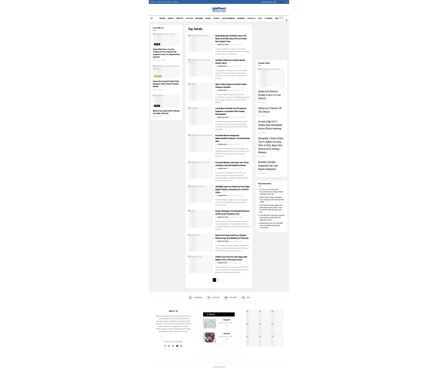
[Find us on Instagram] (173, 346)
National (199, 18)
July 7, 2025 (234, 241)
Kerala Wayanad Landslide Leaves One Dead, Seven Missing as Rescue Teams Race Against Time (231, 38)
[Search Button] (286, 20)
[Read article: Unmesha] (210, 337)
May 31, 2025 (233, 263)
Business (241, 18)
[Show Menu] (152, 18)
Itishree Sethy (222, 66)
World (208, 18)
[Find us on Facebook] (277, 2)
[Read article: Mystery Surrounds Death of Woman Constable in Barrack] (166, 101)
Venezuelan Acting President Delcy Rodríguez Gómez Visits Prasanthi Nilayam (166, 83)
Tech (260, 18)
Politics (189, 18)
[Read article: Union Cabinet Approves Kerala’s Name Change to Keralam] (200, 92)
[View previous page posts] (217, 346)
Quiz (277, 18)
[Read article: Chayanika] (210, 324)
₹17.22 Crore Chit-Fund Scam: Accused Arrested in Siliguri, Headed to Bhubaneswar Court (271, 192)
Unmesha (226, 333)
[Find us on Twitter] (280, 2)
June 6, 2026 (158, 89)
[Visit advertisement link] (272, 41)
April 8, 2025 (157, 116)
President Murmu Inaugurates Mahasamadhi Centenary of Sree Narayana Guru (232, 138)
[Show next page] (223, 280)
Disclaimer (169, 2)
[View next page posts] (221, 346)
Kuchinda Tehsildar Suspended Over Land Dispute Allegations (268, 166)
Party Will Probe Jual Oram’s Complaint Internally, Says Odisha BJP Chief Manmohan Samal (272, 217)
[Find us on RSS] (286, 2)
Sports (217, 18)
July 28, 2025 (235, 217)
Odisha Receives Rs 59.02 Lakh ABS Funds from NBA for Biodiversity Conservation (271, 225)
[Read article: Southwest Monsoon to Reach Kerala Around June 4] (200, 68)
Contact (175, 2)
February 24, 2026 (234, 90)
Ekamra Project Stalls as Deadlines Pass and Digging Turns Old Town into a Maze (272, 199)
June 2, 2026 (233, 66)
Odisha (170, 18)
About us (153, 2)
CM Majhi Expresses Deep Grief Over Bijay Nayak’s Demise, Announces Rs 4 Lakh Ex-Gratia (232, 189)
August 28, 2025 (234, 195)
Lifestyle (252, 18)
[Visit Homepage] (219, 10)
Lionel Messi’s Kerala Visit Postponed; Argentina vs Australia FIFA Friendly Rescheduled (230, 111)
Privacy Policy (160, 2)
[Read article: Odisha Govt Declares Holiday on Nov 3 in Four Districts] (271, 77)
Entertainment (228, 18)
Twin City (180, 18)
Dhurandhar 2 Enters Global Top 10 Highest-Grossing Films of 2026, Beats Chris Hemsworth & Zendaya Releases (270, 145)
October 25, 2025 (236, 117)
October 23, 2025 (234, 144)
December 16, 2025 (226, 322)
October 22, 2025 (234, 168)
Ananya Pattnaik (222, 44)
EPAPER (162, 18)
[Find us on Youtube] (284, 2)
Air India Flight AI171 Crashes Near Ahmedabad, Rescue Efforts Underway (270, 125)
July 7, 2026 (234, 44)
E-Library (268, 18)
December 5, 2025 (159, 60)
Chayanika (226, 320)
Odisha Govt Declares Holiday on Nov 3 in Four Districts (269, 95)
